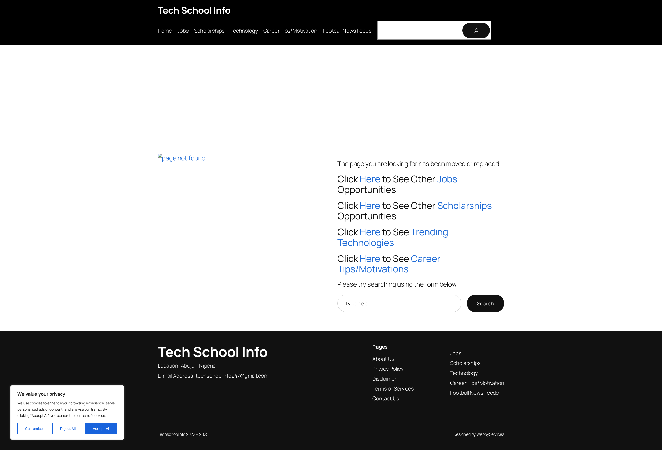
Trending (429, 232)
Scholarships (464, 205)
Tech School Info (194, 10)
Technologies (365, 242)
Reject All (68, 428)
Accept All (101, 428)
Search (485, 303)
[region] (67, 412)
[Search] (476, 30)
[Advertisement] (331, 90)
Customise (34, 428)
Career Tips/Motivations (388, 263)
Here (370, 178)
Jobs (447, 178)
